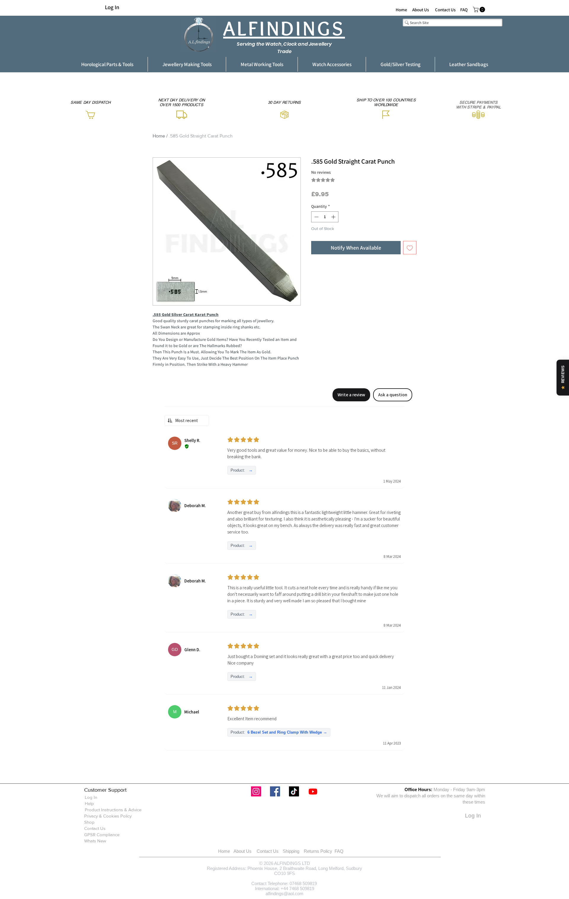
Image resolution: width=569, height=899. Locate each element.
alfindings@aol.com (284, 893)
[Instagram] (256, 791)
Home (159, 135)
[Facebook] (275, 791)
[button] (479, 9)
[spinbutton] (324, 217)
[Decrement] (315, 217)
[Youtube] (313, 791)
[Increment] (334, 217)
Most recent (186, 420)
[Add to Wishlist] (409, 247)
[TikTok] (294, 791)
